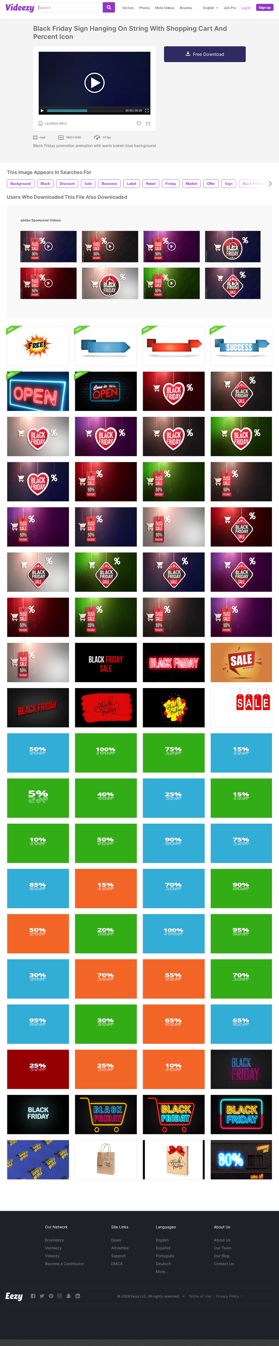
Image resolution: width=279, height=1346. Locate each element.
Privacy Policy (227, 1296)
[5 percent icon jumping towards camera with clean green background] (38, 798)
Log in (246, 8)
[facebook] (33, 1296)
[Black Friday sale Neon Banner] (173, 1114)
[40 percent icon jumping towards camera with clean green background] (106, 798)
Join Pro (229, 8)
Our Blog (221, 1255)
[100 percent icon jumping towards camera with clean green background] (106, 753)
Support (118, 1255)
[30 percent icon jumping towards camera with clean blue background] (38, 979)
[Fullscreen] (147, 110)
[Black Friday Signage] (241, 1114)
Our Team (222, 1248)
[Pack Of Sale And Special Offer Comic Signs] (38, 346)
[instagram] (59, 1296)
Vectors (128, 8)
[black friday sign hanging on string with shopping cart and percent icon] (48, 248)
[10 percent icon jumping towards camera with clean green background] (38, 843)
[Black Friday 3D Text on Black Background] (38, 708)
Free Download (208, 54)
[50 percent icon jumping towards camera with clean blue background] (38, 753)
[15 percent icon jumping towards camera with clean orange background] (106, 888)
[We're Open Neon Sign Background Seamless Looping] (38, 391)
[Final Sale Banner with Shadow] (241, 708)
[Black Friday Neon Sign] (106, 1114)
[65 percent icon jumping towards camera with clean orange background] (173, 1024)
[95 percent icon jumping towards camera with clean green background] (241, 934)
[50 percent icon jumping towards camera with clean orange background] (38, 934)
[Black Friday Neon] (241, 1069)
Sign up (265, 7)
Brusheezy (54, 1240)
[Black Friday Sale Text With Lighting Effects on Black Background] (106, 662)
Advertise (120, 1248)
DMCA (117, 1263)
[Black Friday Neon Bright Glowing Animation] (173, 662)
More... (162, 1271)
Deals (116, 1240)
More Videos (164, 8)
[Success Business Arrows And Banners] (106, 346)
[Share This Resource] (149, 123)
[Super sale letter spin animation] (38, 1160)
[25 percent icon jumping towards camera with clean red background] (38, 1069)
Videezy (52, 1255)
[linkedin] (77, 1296)
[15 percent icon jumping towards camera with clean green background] (241, 798)
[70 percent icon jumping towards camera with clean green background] (241, 979)
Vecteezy (53, 1248)
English (162, 1240)
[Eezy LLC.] (14, 1296)
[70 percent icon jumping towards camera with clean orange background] (106, 979)
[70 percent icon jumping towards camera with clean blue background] (173, 888)
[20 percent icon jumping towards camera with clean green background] (106, 934)
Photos (144, 8)
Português (165, 1255)
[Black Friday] (106, 708)
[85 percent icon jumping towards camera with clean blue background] (38, 888)
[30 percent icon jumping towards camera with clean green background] (106, 1024)
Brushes (186, 8)
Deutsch (163, 1263)
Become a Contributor (64, 1263)
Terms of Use (200, 1296)
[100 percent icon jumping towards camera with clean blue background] (173, 934)
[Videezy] (19, 8)
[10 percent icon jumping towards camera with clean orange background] (173, 1069)
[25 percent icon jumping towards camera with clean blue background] (173, 798)
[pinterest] (51, 1296)
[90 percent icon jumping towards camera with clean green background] (241, 888)
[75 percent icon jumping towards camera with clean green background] (173, 753)
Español (163, 1248)
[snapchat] (68, 1296)
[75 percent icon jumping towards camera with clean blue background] (241, 843)
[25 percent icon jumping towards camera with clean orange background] (106, 1069)
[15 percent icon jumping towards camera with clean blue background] (241, 753)
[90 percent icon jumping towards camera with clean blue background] (173, 843)
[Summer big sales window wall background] (241, 1160)
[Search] (109, 7)
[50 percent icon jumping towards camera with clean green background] (106, 843)
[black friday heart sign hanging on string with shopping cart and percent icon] (173, 391)
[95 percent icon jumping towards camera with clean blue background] (38, 1024)
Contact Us (224, 1263)
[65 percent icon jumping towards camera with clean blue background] (241, 1024)
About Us (222, 1240)
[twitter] (42, 1296)
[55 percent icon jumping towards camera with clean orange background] (173, 979)
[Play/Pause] (42, 110)
